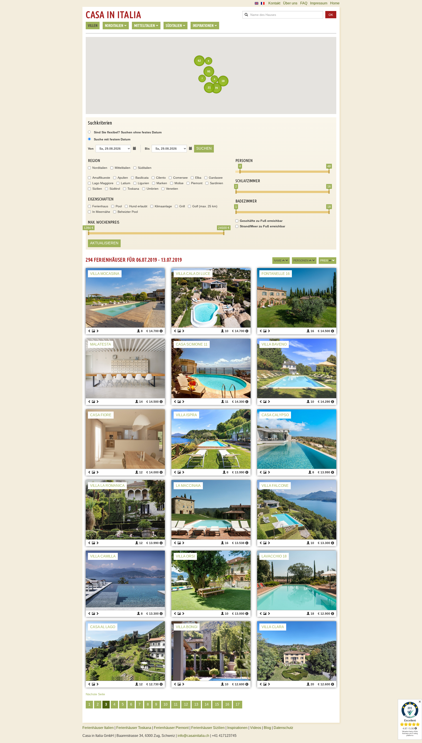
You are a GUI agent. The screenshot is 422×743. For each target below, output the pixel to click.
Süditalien (144, 167)
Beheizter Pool (128, 211)
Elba (198, 177)
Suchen (204, 148)
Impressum (318, 3)
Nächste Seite (95, 694)
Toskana (133, 188)
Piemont (196, 183)
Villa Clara (273, 627)
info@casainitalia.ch (193, 735)
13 (196, 704)
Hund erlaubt (138, 206)
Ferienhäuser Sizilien (208, 728)
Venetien (172, 188)
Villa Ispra (186, 415)
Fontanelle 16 (276, 274)
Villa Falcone (275, 485)
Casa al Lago (102, 627)
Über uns (290, 3)
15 (217, 704)
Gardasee (216, 177)
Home (335, 3)
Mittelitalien (122, 167)
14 (207, 704)
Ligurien (143, 183)
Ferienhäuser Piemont (171, 728)
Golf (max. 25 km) (204, 206)
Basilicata (142, 177)
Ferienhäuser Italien (98, 728)
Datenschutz (283, 728)
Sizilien (97, 188)
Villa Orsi (185, 556)
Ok (331, 15)
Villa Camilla (103, 556)
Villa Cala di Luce (193, 274)
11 (176, 704)
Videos (255, 728)
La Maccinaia (188, 485)
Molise (179, 183)
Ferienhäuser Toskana (133, 728)
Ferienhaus (100, 206)
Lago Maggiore (102, 183)
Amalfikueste (101, 177)
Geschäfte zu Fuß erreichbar (261, 221)
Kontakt (274, 3)
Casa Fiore (100, 415)
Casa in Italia (113, 14)
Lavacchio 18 (274, 556)
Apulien (123, 177)
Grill (182, 206)
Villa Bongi (186, 627)
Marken (161, 183)
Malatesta (100, 344)
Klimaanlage (163, 206)
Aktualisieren (104, 243)
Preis (324, 260)
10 (165, 704)
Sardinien (216, 183)
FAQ (303, 3)
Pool (119, 206)
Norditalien (99, 167)
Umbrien (152, 188)
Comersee (180, 177)
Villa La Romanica (107, 485)
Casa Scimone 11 (191, 344)
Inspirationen (237, 728)
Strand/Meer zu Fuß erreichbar (262, 226)
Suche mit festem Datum (112, 139)
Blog (267, 728)
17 (238, 704)
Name (278, 260)
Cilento (161, 177)
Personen (300, 260)
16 (227, 704)
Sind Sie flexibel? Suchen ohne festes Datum (127, 132)
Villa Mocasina (104, 274)
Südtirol (114, 188)
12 (186, 704)
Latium (125, 183)
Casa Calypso (275, 415)
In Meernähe (101, 211)
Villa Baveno (274, 344)
